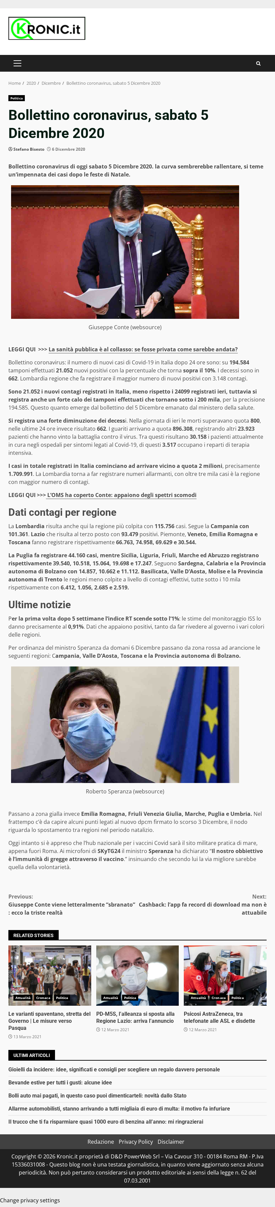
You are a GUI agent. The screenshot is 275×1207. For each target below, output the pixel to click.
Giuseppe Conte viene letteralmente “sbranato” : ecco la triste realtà (71, 904)
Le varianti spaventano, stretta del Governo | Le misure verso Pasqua (49, 975)
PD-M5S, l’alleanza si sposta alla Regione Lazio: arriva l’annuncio (137, 975)
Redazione (101, 1141)
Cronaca (43, 997)
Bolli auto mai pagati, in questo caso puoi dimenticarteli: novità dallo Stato (97, 1095)
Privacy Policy (136, 1141)
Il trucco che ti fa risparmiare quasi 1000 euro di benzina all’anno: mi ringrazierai (105, 1122)
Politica (16, 98)
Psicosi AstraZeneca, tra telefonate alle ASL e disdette (225, 975)
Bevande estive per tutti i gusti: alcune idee (60, 1082)
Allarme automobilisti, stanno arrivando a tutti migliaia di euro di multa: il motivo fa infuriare (119, 1109)
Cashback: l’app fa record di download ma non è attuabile (203, 904)
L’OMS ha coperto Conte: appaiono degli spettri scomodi (121, 495)
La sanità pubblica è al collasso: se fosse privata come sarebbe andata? (143, 349)
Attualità (23, 997)
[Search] (258, 63)
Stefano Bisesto (28, 149)
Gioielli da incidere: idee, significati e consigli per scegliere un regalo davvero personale (114, 1069)
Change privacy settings (30, 1200)
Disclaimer (171, 1141)
